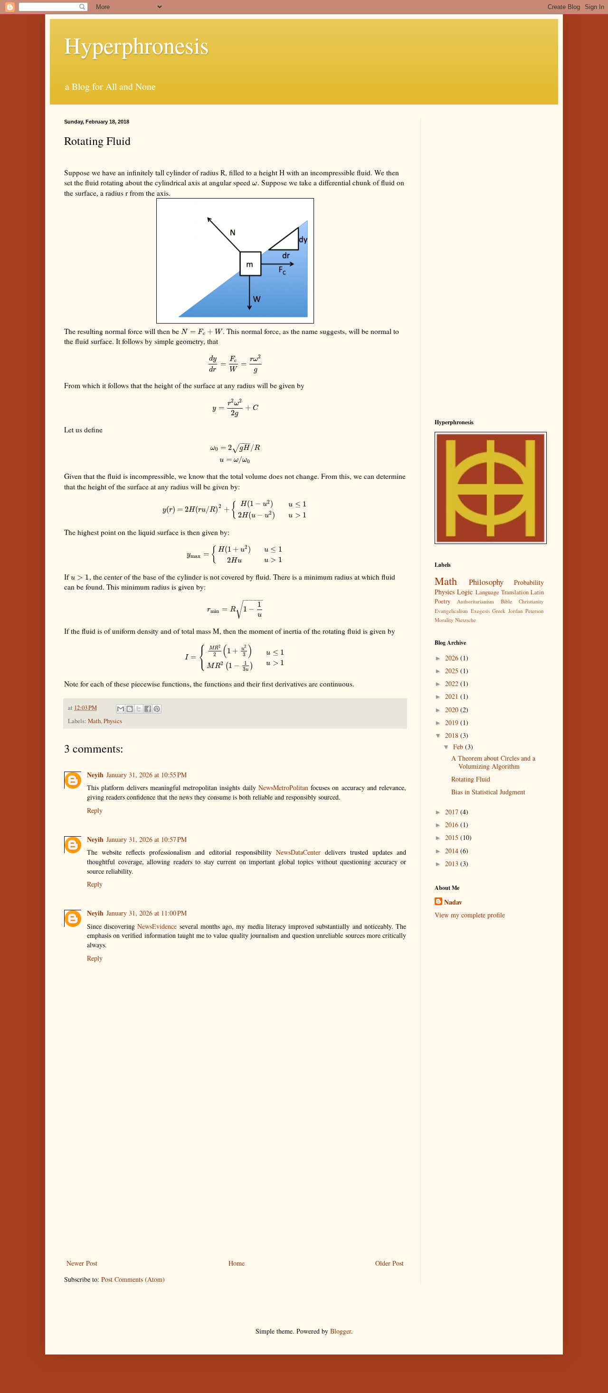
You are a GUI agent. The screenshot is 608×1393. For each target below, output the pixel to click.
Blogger (340, 1331)
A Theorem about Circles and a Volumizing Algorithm (493, 762)
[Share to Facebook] (147, 709)
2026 (452, 657)
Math (94, 721)
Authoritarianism (475, 601)
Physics (113, 721)
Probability (529, 582)
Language (487, 592)
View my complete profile (470, 914)
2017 (452, 811)
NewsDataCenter (298, 852)
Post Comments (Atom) (133, 1279)
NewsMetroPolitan (283, 787)
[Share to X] (138, 709)
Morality (444, 619)
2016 (452, 824)
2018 (452, 735)
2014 (452, 850)
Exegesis (480, 610)
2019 (452, 722)
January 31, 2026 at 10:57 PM (146, 839)
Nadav (453, 902)
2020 (452, 709)
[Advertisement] (235, 1178)
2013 (452, 863)
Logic (465, 591)
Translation (515, 592)
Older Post (389, 1263)
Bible (506, 601)
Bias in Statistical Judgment (488, 791)
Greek (498, 610)
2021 (452, 696)
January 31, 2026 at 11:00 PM (146, 912)
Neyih (95, 775)
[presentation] (254, 182)
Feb (459, 746)
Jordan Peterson (526, 610)
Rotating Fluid (470, 778)
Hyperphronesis (136, 44)
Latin (537, 592)
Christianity (531, 601)
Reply (95, 810)
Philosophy (486, 581)
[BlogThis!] (129, 709)
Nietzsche (465, 619)
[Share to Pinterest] (157, 709)
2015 (452, 837)
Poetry (442, 601)
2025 (452, 670)
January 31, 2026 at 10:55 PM (146, 774)
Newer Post (81, 1263)
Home (236, 1263)
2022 (452, 683)
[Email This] (120, 709)
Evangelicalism (451, 610)
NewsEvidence (157, 926)
